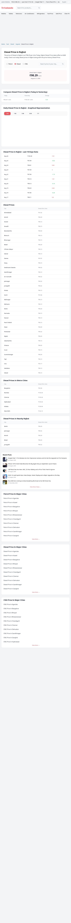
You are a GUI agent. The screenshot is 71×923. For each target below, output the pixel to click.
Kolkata (6, 406)
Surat (5, 350)
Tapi (5, 359)
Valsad (6, 373)
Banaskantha (8, 231)
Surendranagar (8, 354)
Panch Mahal (8, 322)
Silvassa (6, 345)
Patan (5, 327)
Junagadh (7, 286)
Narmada (7, 313)
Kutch (6, 295)
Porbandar (7, 331)
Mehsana (7, 304)
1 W (7, 113)
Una (5, 363)
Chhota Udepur (8, 249)
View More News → (35, 487)
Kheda (6, 290)
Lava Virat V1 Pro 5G (27, 2)
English (64, 2)
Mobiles (3, 13)
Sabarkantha (8, 341)
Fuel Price (50, 13)
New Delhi (7, 411)
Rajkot (6, 336)
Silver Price (68, 13)
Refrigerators (41, 13)
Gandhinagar (8, 272)
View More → (36, 539)
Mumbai (6, 393)
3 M (23, 113)
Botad (6, 244)
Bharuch (6, 235)
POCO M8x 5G (16, 2)
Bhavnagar (7, 240)
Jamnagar (7, 281)
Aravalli (6, 226)
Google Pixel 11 (39, 2)
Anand (6, 222)
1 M (15, 113)
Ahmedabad (7, 212)
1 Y (38, 113)
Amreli (6, 217)
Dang (5, 263)
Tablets (11, 13)
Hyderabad (7, 402)
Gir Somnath (7, 276)
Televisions (19, 13)
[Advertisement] (56, 7)
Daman (6, 258)
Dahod (6, 254)
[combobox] (28, 8)
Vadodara (7, 368)
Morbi (6, 309)
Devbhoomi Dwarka (9, 267)
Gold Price (59, 13)
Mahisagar (7, 299)
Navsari (6, 318)
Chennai (6, 397)
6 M (30, 113)
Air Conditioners (29, 13)
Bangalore (7, 388)
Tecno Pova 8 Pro (51, 2)
